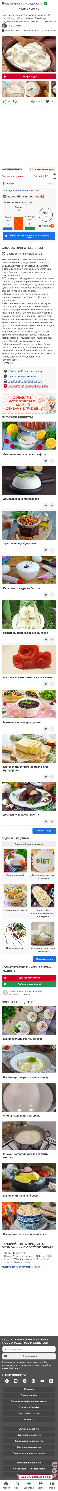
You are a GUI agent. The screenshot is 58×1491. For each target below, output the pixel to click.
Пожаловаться (12, 30)
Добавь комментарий (29, 984)
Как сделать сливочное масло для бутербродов (25, 768)
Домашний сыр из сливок (29, 844)
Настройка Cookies (29, 1413)
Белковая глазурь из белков (21, 588)
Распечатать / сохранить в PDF (25, 381)
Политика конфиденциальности (29, 1401)
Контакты (29, 1419)
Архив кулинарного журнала (29, 1453)
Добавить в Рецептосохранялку (25, 371)
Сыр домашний (15, 875)
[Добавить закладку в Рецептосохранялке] (47, 102)
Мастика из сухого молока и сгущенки (27, 677)
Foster (11, 25)
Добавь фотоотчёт (29, 977)
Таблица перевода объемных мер (21, 190)
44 (53, 101)
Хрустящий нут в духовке (19, 543)
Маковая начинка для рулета (22, 722)
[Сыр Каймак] (13, 89)
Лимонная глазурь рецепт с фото (24, 454)
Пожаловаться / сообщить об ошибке (28, 386)
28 (9, 101)
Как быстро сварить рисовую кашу (25, 1077)
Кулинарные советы (29, 1435)
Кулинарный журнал (29, 1447)
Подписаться (29, 1356)
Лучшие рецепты (29, 1429)
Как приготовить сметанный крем (25, 1234)
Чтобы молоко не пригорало (21, 1115)
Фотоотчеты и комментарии (29, 1468)
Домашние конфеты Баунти (21, 814)
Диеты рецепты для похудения (42, 877)
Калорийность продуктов (29, 1441)
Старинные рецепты (15, 910)
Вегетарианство (15, 948)
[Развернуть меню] (55, 1476)
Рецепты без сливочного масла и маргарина (42, 913)
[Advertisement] (29, 134)
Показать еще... (44, 830)
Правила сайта (29, 1395)
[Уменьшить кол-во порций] (54, 178)
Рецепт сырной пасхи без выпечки (25, 632)
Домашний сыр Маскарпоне (21, 498)
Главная (29, 1389)
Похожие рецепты (31, 30)
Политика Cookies (29, 1407)
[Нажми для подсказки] (42, 196)
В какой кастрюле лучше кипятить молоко (25, 1155)
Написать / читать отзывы (22, 376)
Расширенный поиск (29, 1462)
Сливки (11, 183)
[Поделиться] (55, 1470)
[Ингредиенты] (55, 1464)
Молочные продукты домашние (43, 949)
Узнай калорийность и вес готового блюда (29, 236)
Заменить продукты (12, 176)
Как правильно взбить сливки (22, 1038)
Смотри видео (29, 76)
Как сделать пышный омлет (21, 1195)
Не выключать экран (44, 169)
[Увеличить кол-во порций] (54, 174)
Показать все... (44, 959)
